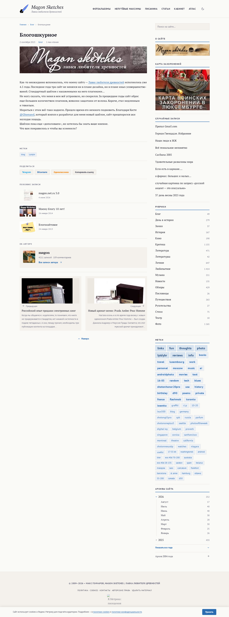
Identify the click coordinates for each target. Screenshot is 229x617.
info (191, 355)
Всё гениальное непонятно (171, 147)
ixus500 (161, 411)
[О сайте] (182, 50)
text (195, 374)
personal (162, 368)
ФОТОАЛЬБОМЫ (102, 9)
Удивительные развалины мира (174, 161)
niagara (195, 446)
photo (201, 348)
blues (197, 380)
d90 (175, 393)
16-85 (161, 380)
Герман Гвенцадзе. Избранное (173, 133)
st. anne (174, 473)
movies (183, 374)
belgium (176, 428)
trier (159, 457)
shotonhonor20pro (168, 386)
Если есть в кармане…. (168, 169)
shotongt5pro (164, 417)
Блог (32, 24)
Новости (160, 281)
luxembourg (177, 362)
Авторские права (121, 590)
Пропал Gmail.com (166, 126)
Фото (158, 324)
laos (171, 468)
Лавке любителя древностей (106, 82)
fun (171, 348)
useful (160, 452)
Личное (159, 262)
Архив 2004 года (164, 556)
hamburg (186, 473)
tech (186, 380)
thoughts (185, 348)
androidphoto (165, 374)
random (174, 380)
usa (187, 386)
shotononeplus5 (165, 423)
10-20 (195, 405)
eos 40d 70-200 (172, 457)
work (192, 362)
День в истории (164, 220)
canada (171, 478)
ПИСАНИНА (151, 9)
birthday (162, 393)
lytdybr (32, 154)
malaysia (161, 468)
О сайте (160, 38)
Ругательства (163, 305)
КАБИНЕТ (179, 9)
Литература (162, 250)
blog (23, 154)
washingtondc (187, 451)
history (199, 386)
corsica (175, 434)
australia (188, 457)
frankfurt (195, 468)
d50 (181, 478)
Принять (209, 612)
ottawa (198, 473)
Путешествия (163, 299)
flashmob (175, 399)
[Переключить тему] (202, 9)
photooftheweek (199, 423)
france (161, 399)
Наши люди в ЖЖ (166, 140)
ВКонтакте (42, 172)
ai (201, 368)
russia (188, 417)
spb (178, 417)
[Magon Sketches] (24, 9)
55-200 (160, 478)
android (201, 451)
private (199, 393)
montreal (161, 440)
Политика (82, 590)
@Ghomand (27, 114)
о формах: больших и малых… (173, 176)
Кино (158, 238)
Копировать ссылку (84, 172)
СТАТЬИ (166, 9)
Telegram (26, 172)
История (160, 232)
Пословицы (162, 293)
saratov (179, 462)
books (202, 355)
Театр (158, 317)
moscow (178, 368)
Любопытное (163, 268)
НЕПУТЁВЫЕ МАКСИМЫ (128, 9)
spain (189, 462)
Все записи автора (49, 262)
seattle (182, 423)
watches (182, 446)
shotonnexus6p (165, 446)
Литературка (162, 256)
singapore (162, 434)
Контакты (105, 590)
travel (160, 362)
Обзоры (159, 287)
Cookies (94, 590)
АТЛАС (192, 9)
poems (186, 393)
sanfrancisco (190, 434)
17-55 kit (172, 451)
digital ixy (162, 428)
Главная (23, 24)
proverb (190, 428)
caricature (181, 468)
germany (184, 411)
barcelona (161, 473)
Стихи (159, 311)
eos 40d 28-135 (164, 462)
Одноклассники (61, 172)
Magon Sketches (47, 7)
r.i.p (185, 405)
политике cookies (101, 611)
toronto (190, 399)
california (188, 440)
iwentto (162, 405)
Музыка (160, 275)
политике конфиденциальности (127, 611)
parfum (199, 417)
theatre (175, 440)
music (191, 368)
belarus (199, 462)
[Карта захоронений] (182, 89)
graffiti (175, 405)
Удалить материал (142, 590)
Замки (159, 226)
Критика (160, 244)
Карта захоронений (168, 64)
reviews (178, 355)
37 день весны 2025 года (169, 195)
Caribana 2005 (163, 154)
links (160, 348)
